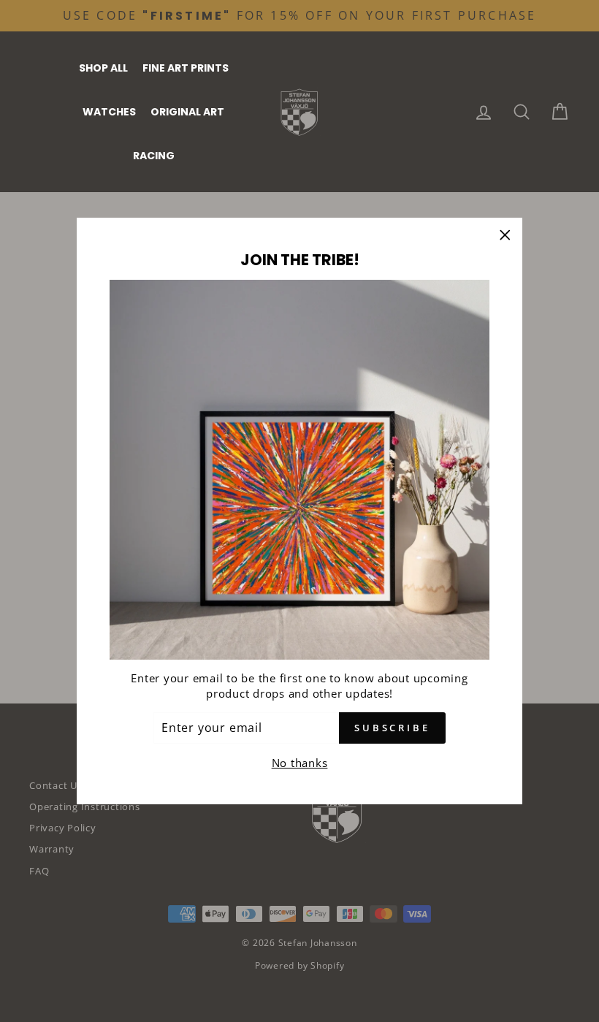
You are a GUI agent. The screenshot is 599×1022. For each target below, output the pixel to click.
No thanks (300, 762)
